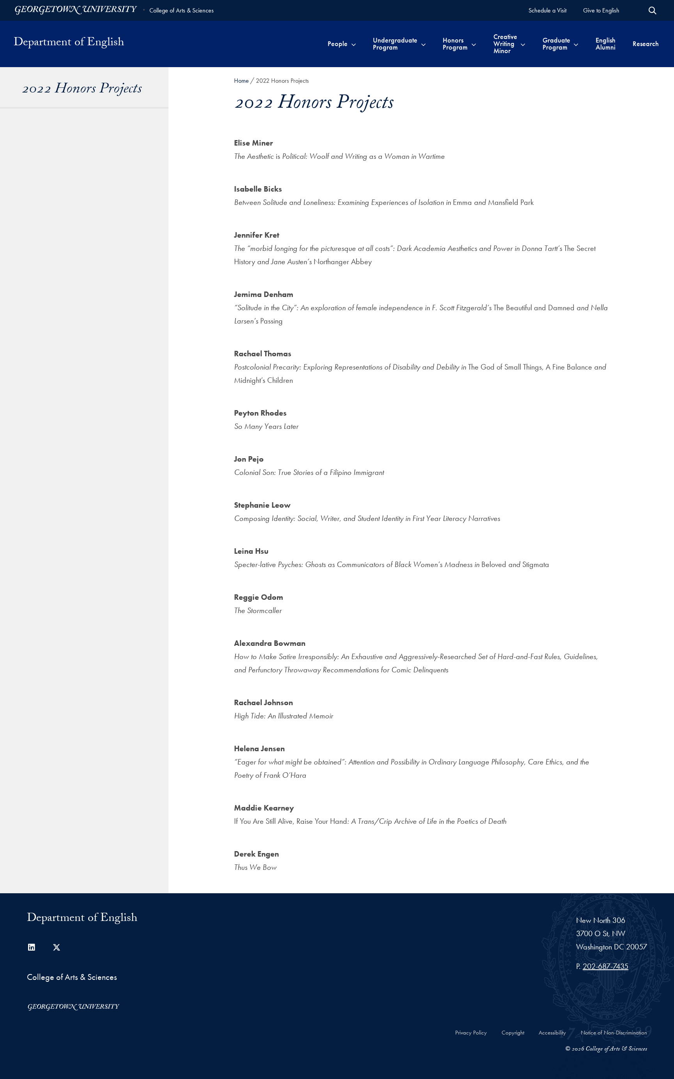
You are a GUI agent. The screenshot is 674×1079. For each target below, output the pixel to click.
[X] (56, 947)
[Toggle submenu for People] (353, 44)
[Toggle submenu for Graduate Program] (576, 44)
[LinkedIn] (31, 947)
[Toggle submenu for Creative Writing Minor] (523, 44)
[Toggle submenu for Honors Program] (474, 44)
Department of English (69, 44)
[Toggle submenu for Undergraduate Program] (423, 44)
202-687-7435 (605, 966)
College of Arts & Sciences (181, 10)
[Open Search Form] (652, 10)
